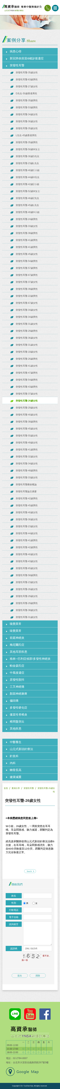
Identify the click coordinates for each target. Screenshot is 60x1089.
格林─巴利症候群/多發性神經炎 (30, 658)
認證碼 (13, 948)
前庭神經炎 (17, 637)
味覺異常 (15, 630)
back (29, 871)
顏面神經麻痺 (18, 693)
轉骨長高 (15, 770)
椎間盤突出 (17, 721)
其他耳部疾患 (18, 651)
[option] (30, 22)
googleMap (22, 1071)
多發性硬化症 (18, 707)
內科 (13, 763)
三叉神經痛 (17, 686)
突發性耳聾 (17, 65)
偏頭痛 (14, 700)
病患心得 (15, 51)
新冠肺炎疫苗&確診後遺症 (27, 58)
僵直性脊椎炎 (18, 714)
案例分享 (16, 788)
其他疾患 (15, 728)
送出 (19, 975)
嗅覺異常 (15, 623)
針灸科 (14, 756)
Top (56, 1064)
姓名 (13, 896)
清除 (37, 975)
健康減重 (15, 777)
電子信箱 (13, 917)
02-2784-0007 (47, 8)
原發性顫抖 (17, 679)
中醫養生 (15, 742)
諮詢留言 (13, 924)
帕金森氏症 (17, 665)
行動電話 (13, 910)
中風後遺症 (17, 672)
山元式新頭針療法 (21, 749)
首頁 (6, 788)
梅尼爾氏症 (17, 644)
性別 (13, 903)
